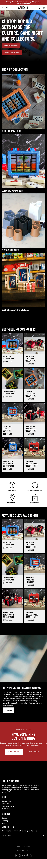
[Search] (7, 7)
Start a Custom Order (12, 52)
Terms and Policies (23, 851)
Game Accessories (8, 806)
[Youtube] (23, 855)
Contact (4, 818)
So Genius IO (26, 846)
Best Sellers (6, 809)
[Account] (39, 7)
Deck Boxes (6, 804)
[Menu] (2, 7)
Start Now (9, 710)
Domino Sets (6, 801)
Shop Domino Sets (10, 46)
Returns (4, 823)
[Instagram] (19, 855)
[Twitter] (31, 855)
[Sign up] (43, 835)
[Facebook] (16, 855)
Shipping (5, 821)
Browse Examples (33, 752)
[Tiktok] (27, 855)
